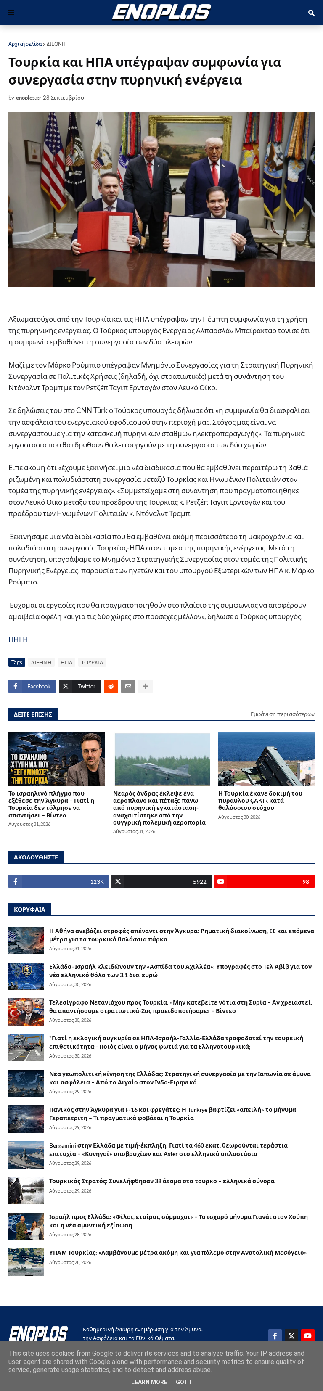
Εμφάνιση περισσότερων (283, 714)
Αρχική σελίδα (25, 44)
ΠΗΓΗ (18, 639)
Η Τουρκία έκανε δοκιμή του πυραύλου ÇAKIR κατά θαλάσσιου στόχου (260, 801)
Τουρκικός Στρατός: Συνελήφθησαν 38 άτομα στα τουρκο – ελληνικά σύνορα (162, 1181)
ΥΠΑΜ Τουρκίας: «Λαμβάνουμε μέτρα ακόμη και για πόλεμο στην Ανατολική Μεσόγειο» (178, 1252)
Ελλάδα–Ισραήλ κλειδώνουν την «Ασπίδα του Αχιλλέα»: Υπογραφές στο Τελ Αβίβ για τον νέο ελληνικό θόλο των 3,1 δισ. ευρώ (180, 970)
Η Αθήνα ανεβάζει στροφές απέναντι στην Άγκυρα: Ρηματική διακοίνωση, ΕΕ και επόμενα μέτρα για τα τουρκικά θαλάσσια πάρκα (181, 935)
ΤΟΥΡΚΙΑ (92, 662)
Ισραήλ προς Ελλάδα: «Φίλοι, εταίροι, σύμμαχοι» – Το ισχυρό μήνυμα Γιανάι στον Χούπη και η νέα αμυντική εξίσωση (178, 1221)
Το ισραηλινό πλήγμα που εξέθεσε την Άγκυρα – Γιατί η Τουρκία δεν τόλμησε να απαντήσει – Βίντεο (51, 804)
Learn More (149, 1382)
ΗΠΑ (66, 662)
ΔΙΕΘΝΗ (56, 44)
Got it (185, 1382)
